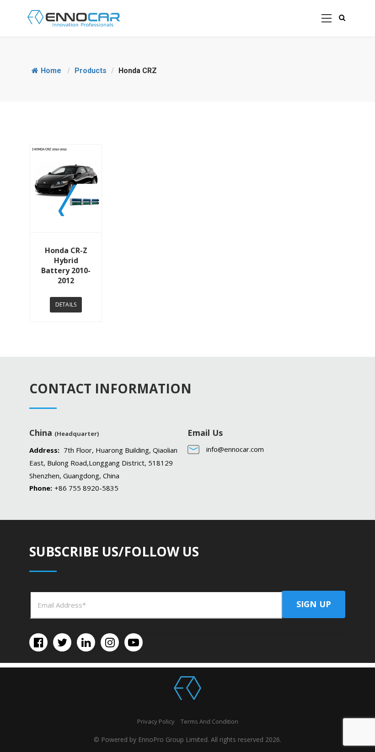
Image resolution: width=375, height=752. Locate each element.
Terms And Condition (209, 721)
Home (51, 70)
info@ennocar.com (235, 449)
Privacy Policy (156, 721)
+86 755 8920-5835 (86, 488)
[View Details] (66, 188)
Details (65, 304)
